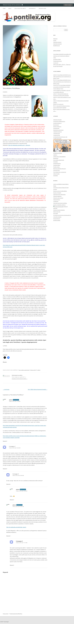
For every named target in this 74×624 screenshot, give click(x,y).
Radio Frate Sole (56, 211)
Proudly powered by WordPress (16, 613)
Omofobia (55, 161)
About (9, 8)
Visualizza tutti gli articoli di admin (19, 378)
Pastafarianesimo (57, 163)
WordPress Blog (56, 220)
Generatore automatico (58, 130)
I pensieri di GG (56, 133)
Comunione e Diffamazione (59, 121)
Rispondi (5, 441)
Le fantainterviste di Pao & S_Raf (60, 137)
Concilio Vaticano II (57, 123)
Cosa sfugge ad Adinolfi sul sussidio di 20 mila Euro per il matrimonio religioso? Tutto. (62, 56)
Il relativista (55, 201)
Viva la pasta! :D (56, 218)
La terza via (55, 62)
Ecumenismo (56, 125)
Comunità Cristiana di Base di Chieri (61, 187)
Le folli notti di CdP (57, 138)
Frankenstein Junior (57, 61)
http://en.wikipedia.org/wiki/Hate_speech (16, 527)
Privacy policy (5, 613)
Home (4, 8)
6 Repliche (5, 91)
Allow (68, 5)
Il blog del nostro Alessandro (59, 194)
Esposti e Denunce (57, 126)
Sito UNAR (55, 213)
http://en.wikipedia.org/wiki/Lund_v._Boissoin (19, 145)
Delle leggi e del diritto (20, 8)
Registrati (55, 38)
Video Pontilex (56, 173)
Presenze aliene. (42, 8)
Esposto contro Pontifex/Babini (60, 191)
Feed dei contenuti (57, 42)
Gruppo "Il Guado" (57, 192)
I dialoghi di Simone (57, 131)
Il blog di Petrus (56, 199)
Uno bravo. (6, 389)
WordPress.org (56, 45)
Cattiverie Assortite (57, 119)
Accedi (54, 40)
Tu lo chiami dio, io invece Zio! (59, 172)
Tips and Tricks (56, 170)
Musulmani (55, 158)
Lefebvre (55, 155)
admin (39, 370)
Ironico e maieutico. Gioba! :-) (59, 204)
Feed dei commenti (57, 44)
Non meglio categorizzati (24, 370)
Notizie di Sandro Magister (59, 210)
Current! (55, 189)
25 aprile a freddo (57, 59)
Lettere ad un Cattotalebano (59, 156)
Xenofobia (55, 175)
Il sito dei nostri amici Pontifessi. (60, 203)
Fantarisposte (32, 8)
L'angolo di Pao (56, 135)
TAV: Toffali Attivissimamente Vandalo (37, 389)
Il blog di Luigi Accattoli (58, 198)
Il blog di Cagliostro (57, 196)
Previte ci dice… (56, 167)
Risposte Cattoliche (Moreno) (59, 168)
